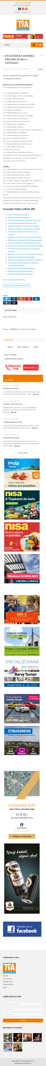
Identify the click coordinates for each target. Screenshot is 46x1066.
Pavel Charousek (10, 317)
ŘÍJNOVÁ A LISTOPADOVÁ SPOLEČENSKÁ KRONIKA (25, 254)
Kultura (10, 347)
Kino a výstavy (23, 347)
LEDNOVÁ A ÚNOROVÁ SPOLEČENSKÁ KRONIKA (24, 243)
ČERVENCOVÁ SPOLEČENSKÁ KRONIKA (21, 257)
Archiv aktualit (23, 453)
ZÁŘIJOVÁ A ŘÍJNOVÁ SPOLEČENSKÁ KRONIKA (23, 226)
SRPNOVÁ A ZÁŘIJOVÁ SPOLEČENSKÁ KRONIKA (24, 229)
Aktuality (9, 380)
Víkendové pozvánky (11, 438)
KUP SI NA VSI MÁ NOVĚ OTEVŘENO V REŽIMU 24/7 (23, 5)
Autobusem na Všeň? (11, 388)
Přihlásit (17, 12)
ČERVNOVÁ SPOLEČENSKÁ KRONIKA (20, 271)
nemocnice (8, 285)
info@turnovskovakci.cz (23, 1063)
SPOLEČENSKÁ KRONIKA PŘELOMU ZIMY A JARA (24, 220)
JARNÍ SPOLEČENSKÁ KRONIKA (18, 218)
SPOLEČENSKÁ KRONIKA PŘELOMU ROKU (22, 223)
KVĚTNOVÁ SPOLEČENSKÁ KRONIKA (20, 274)
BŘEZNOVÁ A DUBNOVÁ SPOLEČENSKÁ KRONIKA (25, 240)
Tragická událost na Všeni (12, 422)
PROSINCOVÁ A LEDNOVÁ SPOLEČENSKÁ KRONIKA (25, 246)
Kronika (40, 69)
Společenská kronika (21, 285)
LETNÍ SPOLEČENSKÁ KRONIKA (18, 215)
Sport (36, 347)
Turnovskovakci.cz (27, 1061)
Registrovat (26, 12)
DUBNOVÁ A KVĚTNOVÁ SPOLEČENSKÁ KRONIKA (25, 237)
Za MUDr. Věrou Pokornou (13, 404)
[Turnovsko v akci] (23, 24)
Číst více (36, 394)
